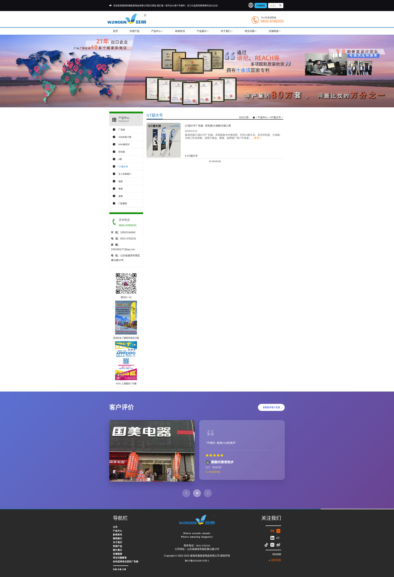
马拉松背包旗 (214, 477)
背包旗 (121, 152)
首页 (115, 31)
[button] (250, 5)
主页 (115, 530)
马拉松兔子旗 (124, 137)
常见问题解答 (120, 561)
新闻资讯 (180, 31)
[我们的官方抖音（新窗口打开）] (267, 547)
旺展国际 (260, 5)
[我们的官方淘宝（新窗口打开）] (273, 533)
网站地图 (276, 557)
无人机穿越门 (124, 174)
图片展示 (117, 553)
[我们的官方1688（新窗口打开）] (278, 533)
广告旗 (121, 129)
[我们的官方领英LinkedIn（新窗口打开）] (273, 540)
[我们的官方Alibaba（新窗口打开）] (278, 540)
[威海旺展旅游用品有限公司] (127, 18)
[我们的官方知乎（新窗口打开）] (273, 547)
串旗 (120, 188)
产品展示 (202, 31)
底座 (120, 181)
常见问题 (250, 31)
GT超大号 (155, 115)
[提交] (280, 5)
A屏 (120, 159)
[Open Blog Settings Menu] (387, 564)
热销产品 (134, 31)
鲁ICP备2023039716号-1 (197, 563)
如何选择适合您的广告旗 (125, 564)
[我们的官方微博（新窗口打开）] (278, 547)
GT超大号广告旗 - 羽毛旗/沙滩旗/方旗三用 (208, 125)
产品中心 (156, 31)
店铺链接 (274, 31)
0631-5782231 (272, 21)
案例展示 (117, 541)
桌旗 (120, 196)
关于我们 (226, 31)
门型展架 (122, 203)
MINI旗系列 (123, 144)
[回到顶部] (387, 555)
